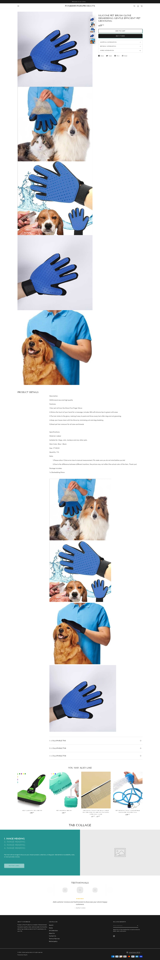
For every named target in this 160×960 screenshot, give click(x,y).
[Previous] (50, 890)
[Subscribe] (137, 925)
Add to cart (120, 31)
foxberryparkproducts (27, 952)
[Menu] (18, 6)
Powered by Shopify (22, 954)
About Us (52, 933)
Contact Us (52, 936)
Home (51, 928)
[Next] (109, 890)
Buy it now (120, 36)
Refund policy (53, 941)
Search (51, 925)
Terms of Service (54, 938)
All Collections (53, 930)
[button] (134, 6)
